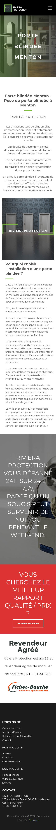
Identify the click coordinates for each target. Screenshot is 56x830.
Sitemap (33, 820)
